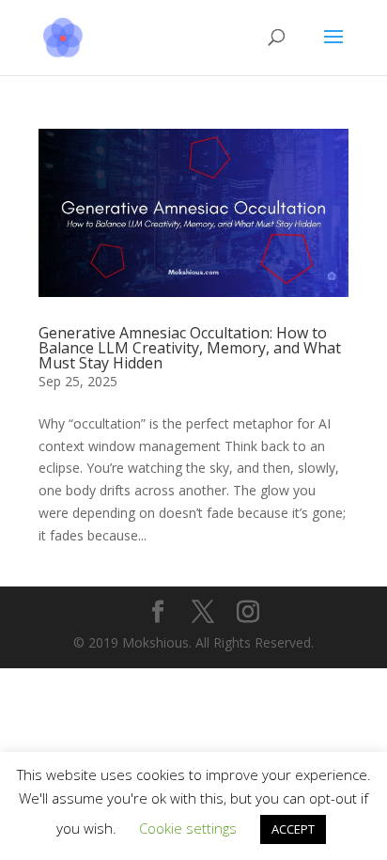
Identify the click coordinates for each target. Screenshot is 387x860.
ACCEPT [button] (293, 829)
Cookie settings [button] (188, 828)
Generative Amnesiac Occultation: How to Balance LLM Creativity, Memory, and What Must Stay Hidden (190, 347)
